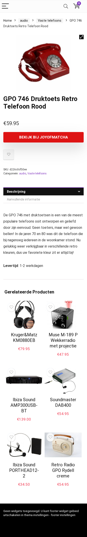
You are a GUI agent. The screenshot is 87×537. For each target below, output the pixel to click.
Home (7, 20)
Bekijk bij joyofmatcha (43, 137)
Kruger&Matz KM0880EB (24, 337)
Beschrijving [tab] (16, 191)
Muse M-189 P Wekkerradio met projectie (63, 340)
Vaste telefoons (49, 20)
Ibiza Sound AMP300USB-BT (23, 405)
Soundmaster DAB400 (63, 402)
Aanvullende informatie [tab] (23, 199)
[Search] (65, 6)
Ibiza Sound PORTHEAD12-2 (24, 470)
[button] (81, 37)
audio (24, 20)
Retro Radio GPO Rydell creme (63, 470)
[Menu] (5, 6)
